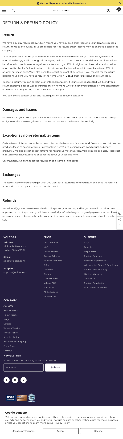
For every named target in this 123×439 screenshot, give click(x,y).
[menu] (4, 10)
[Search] (13, 10)
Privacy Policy (62, 422)
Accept (61, 431)
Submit (55, 367)
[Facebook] (7, 380)
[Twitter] (23, 380)
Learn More (79, 3)
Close (120, 3)
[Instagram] (15, 380)
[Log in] (109, 10)
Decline (98, 431)
